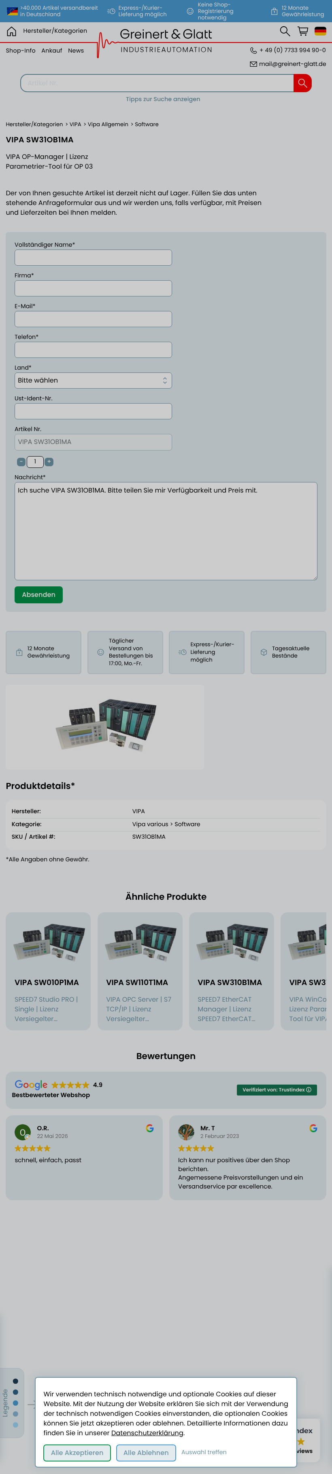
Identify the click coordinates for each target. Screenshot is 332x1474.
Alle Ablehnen (146, 1452)
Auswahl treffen (204, 1453)
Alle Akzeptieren (77, 1452)
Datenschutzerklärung (147, 1433)
